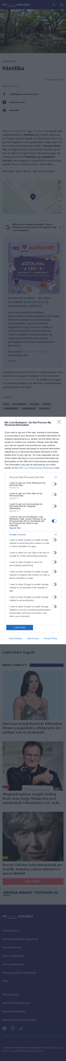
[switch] (54, 483)
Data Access (33, 638)
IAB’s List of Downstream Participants (37, 468)
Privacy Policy (50, 638)
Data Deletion (15, 638)
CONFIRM (19, 627)
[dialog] (33, 530)
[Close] (60, 423)
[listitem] (33, 477)
